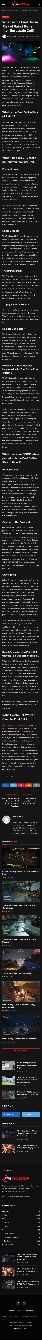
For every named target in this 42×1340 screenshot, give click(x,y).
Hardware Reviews (11, 1237)
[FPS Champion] (21, 3)
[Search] (38, 3)
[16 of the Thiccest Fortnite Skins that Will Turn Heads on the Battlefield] (8, 1080)
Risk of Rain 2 (8, 776)
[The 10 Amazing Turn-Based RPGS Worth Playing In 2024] (8, 1284)
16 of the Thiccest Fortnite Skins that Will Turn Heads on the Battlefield (27, 1079)
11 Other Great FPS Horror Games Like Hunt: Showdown (30, 801)
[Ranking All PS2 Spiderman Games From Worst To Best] (8, 1095)
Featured (5, 1211)
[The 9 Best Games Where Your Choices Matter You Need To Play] (8, 1134)
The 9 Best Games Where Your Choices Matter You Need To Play (27, 1133)
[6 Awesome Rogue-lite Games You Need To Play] (21, 858)
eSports (6, 1222)
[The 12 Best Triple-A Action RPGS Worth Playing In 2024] (8, 1148)
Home (4, 10)
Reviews (5, 1230)
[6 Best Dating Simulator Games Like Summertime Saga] (8, 1065)
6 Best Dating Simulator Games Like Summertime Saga (27, 1065)
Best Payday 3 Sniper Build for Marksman (20, 1039)
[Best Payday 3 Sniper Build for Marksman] (21, 1025)
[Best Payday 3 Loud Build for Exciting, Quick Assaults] (21, 991)
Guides (5, 17)
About (11, 1311)
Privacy (20, 1311)
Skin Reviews (8, 1241)
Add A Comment (21, 1051)
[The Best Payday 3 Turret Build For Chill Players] (21, 925)
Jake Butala (12, 36)
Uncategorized (7, 1245)
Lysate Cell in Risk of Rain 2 (16, 725)
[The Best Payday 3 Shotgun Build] (21, 959)
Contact (29, 1311)
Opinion (7, 1226)
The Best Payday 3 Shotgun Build (16, 973)
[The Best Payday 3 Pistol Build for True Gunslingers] (21, 891)
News (4, 1219)
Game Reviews (9, 1234)
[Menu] (3, 3)
